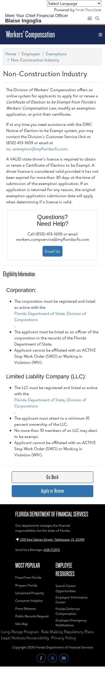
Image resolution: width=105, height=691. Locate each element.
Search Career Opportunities (66, 588)
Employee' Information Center (72, 599)
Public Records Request (32, 616)
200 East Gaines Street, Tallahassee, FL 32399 (51, 539)
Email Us (52, 251)
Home (10, 54)
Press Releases (25, 608)
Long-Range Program (20, 631)
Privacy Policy (63, 638)
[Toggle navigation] (100, 34)
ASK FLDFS (52, 549)
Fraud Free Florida (28, 577)
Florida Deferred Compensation (68, 611)
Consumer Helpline (29, 600)
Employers (31, 54)
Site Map (21, 623)
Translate (93, 9)
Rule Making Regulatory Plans (67, 631)
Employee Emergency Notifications (71, 622)
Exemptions (56, 54)
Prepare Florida (26, 585)
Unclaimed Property (29, 593)
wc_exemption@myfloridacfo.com (36, 149)
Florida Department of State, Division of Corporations (50, 316)
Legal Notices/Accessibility (25, 638)
